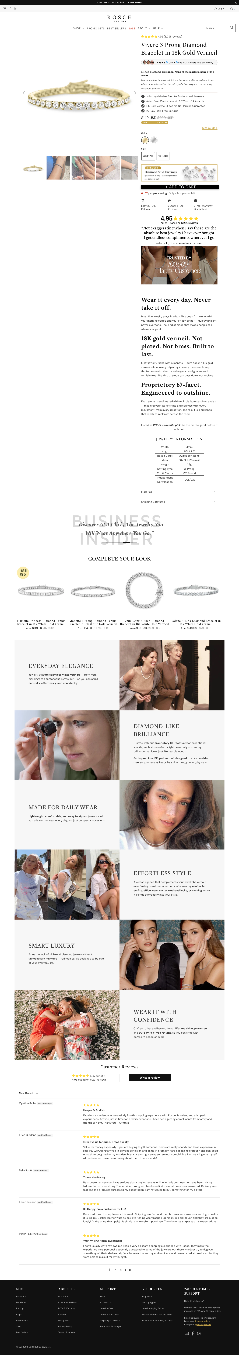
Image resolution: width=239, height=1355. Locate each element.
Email (85, 684)
